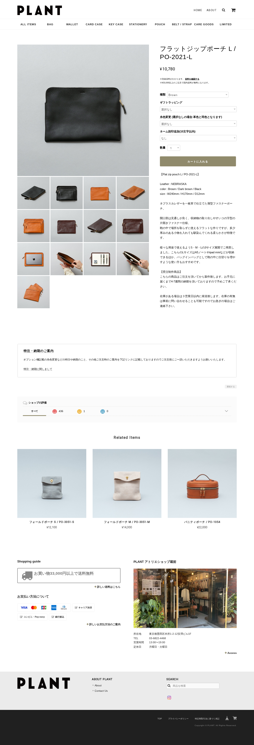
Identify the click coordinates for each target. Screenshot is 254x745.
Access (232, 652)
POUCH (160, 24)
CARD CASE (94, 24)
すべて (34, 411)
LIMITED (226, 24)
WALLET (72, 24)
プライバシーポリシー (178, 719)
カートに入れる (197, 161)
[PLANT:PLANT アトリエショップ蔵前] (185, 598)
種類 (162, 94)
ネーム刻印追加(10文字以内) (177, 131)
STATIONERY (138, 24)
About (212, 10)
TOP (159, 719)
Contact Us (101, 690)
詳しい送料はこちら (108, 586)
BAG (50, 24)
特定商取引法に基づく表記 (207, 719)
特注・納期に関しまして (38, 368)
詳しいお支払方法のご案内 (104, 624)
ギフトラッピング (171, 102)
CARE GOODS (204, 24)
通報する (231, 386)
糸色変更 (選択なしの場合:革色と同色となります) (191, 116)
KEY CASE (116, 24)
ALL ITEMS (28, 24)
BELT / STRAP (182, 24)
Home (198, 10)
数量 (162, 147)
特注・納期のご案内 (39, 351)
